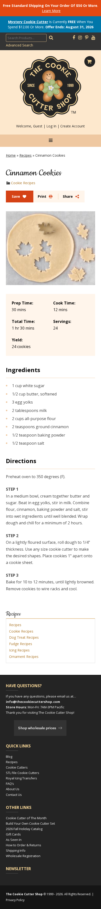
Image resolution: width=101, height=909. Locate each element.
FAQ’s (10, 783)
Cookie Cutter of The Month (26, 818)
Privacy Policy (15, 900)
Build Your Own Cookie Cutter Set (30, 823)
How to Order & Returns (23, 845)
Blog (9, 756)
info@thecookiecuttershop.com (33, 701)
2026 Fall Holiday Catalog (24, 829)
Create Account (72, 126)
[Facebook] (74, 37)
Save (16, 196)
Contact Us (14, 794)
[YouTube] (93, 37)
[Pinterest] (86, 37)
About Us (12, 789)
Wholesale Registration (23, 856)
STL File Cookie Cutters (22, 773)
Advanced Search (19, 45)
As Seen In (14, 839)
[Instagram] (80, 37)
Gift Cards (13, 834)
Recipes (25, 155)
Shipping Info (15, 850)
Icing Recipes (19, 650)
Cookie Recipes (23, 183)
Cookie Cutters (17, 767)
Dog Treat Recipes (24, 637)
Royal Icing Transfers (21, 778)
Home (11, 155)
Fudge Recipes (20, 643)
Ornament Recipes (23, 656)
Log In (51, 126)
